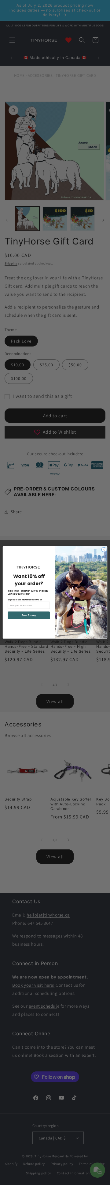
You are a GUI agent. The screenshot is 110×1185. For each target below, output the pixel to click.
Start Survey (29, 615)
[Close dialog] (103, 549)
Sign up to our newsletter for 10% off (25, 599)
